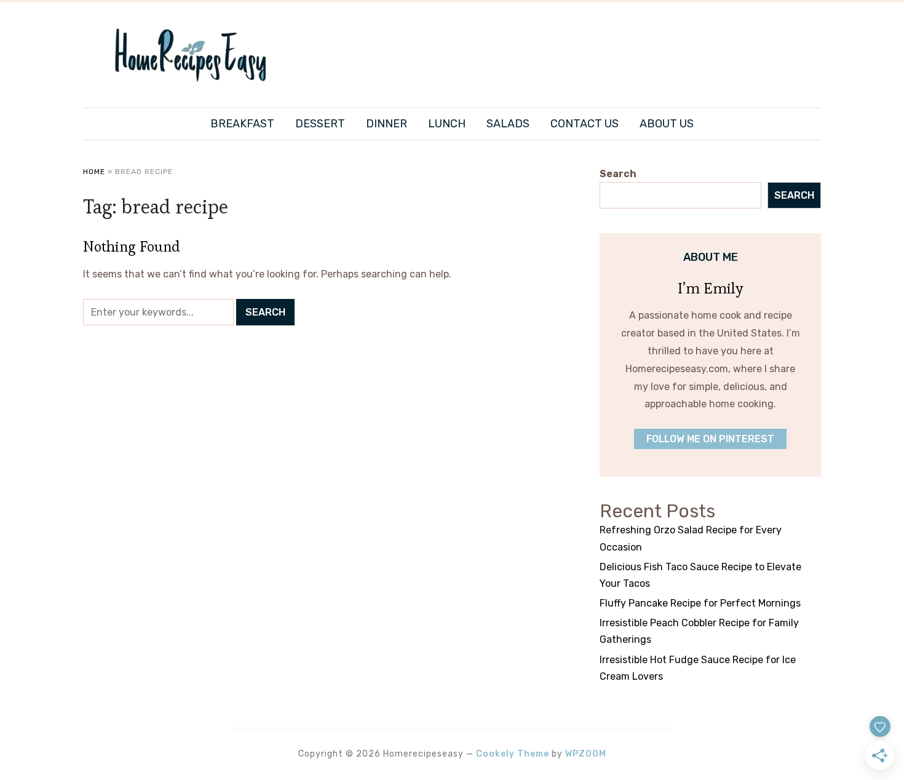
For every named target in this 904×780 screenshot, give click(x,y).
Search (618, 174)
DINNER (386, 123)
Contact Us (584, 123)
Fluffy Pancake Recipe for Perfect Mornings (700, 603)
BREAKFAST (242, 123)
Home (94, 171)
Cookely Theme (512, 754)
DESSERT (320, 123)
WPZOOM (585, 754)
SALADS (507, 123)
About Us (667, 123)
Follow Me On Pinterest (710, 439)
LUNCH (447, 123)
